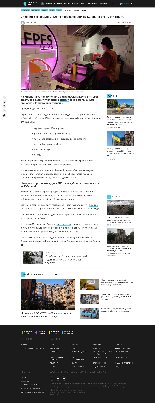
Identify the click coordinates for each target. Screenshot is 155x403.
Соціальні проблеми (80, 10)
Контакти (25, 377)
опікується (43, 237)
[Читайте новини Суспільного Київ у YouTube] (58, 378)
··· (112, 3)
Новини (24, 344)
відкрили (57, 191)
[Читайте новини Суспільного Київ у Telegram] (64, 378)
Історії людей (121, 357)
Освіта (74, 348)
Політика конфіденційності (33, 392)
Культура (103, 4)
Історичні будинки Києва (74, 4)
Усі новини (50, 4)
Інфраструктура (121, 352)
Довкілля (54, 352)
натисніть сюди (79, 392)
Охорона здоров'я (79, 352)
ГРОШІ (59, 10)
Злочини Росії (99, 363)
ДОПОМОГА (35, 10)
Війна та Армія (77, 367)
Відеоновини (99, 367)
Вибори (96, 348)
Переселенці (25, 10)
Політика (54, 363)
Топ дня (118, 367)
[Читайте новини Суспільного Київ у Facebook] (52, 378)
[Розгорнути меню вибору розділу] (42, 3)
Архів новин (26, 381)
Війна (59, 4)
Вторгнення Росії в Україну (32, 348)
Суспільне (78, 390)
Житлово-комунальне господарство (103, 353)
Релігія (74, 363)
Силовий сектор (100, 357)
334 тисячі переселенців (65, 214)
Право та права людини (56, 358)
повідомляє (34, 108)
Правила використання (31, 388)
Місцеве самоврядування (79, 358)
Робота (44, 10)
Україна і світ (92, 4)
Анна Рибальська (32, 23)
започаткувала (64, 224)
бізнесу (64, 99)
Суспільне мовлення (30, 385)
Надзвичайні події (123, 348)
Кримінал (97, 344)
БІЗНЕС (52, 10)
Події (52, 344)
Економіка (67, 10)
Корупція (75, 344)
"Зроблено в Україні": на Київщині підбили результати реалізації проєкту (66, 259)
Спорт (52, 367)
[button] (4, 97)
